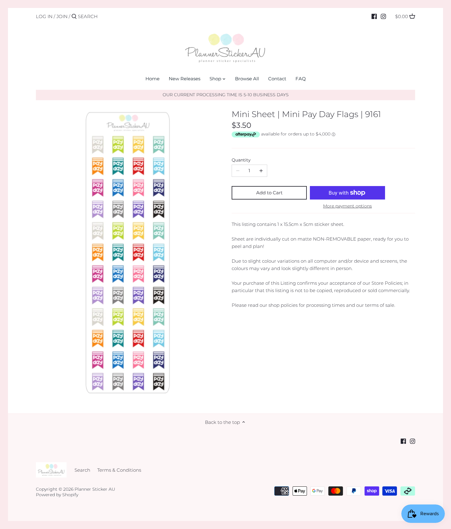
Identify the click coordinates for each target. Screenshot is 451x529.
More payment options (347, 206)
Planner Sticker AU (95, 489)
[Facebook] (374, 16)
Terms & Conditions (119, 470)
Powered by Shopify (57, 494)
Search (82, 470)
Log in (44, 16)
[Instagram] (383, 16)
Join (61, 16)
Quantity (241, 160)
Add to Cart (269, 193)
